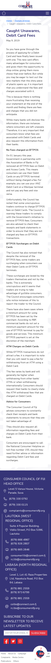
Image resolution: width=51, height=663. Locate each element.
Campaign (22, 653)
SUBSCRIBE (38, 633)
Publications (6, 661)
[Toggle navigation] (47, 13)
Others (16, 661)
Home (9, 20)
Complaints (5, 657)
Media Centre (18, 657)
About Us (12, 653)
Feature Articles (22, 20)
